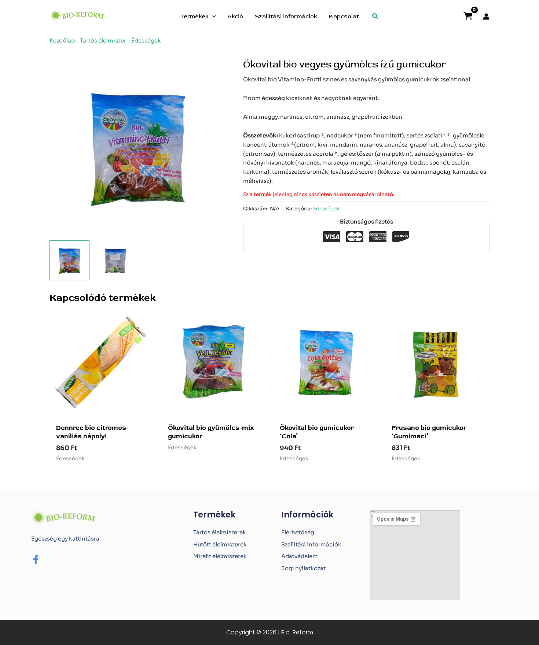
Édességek (146, 40)
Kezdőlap (62, 40)
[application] (212, 16)
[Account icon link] (486, 16)
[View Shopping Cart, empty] (468, 16)
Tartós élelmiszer (103, 40)
